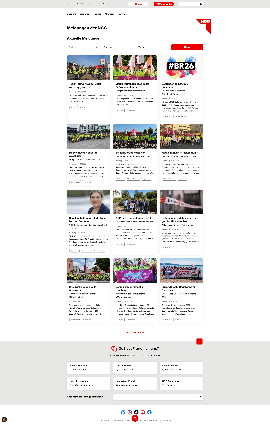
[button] (72, 14)
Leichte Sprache (103, 4)
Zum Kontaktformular (126, 385)
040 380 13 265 (173, 369)
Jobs (90, 4)
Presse (69, 4)
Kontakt (80, 4)
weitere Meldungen (135, 332)
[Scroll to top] (199, 342)
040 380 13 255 (127, 369)
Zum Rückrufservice (80, 385)
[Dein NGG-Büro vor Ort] (135, 418)
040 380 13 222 (80, 369)
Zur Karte (167, 385)
